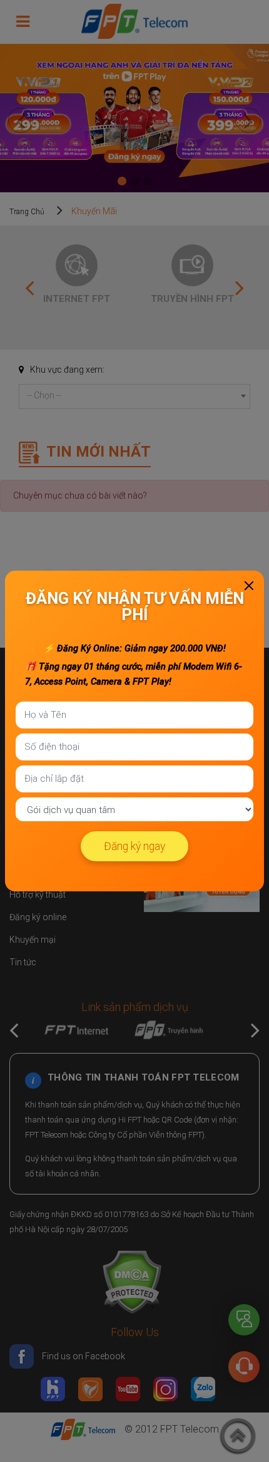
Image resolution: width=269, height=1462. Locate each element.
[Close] (248, 585)
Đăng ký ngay (134, 846)
